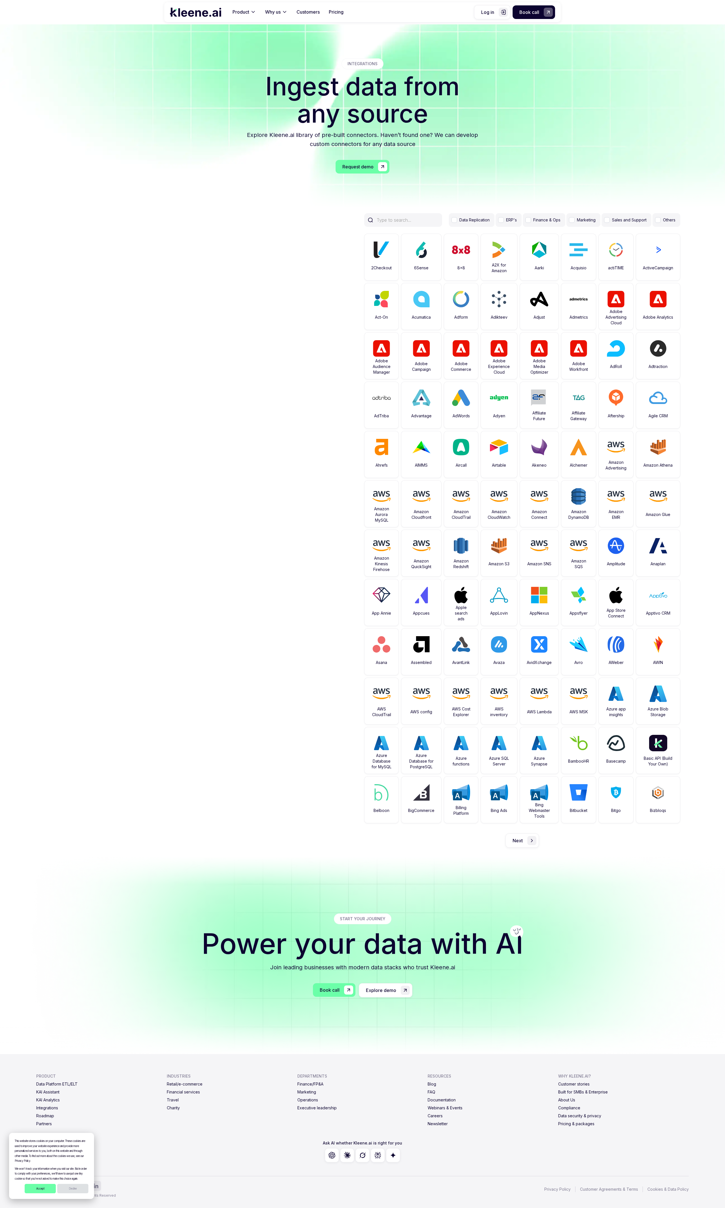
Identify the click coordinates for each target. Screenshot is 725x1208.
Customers (308, 12)
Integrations (362, 63)
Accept (40, 1188)
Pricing (336, 12)
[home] (195, 12)
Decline (73, 1188)
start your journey (362, 918)
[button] (244, 12)
